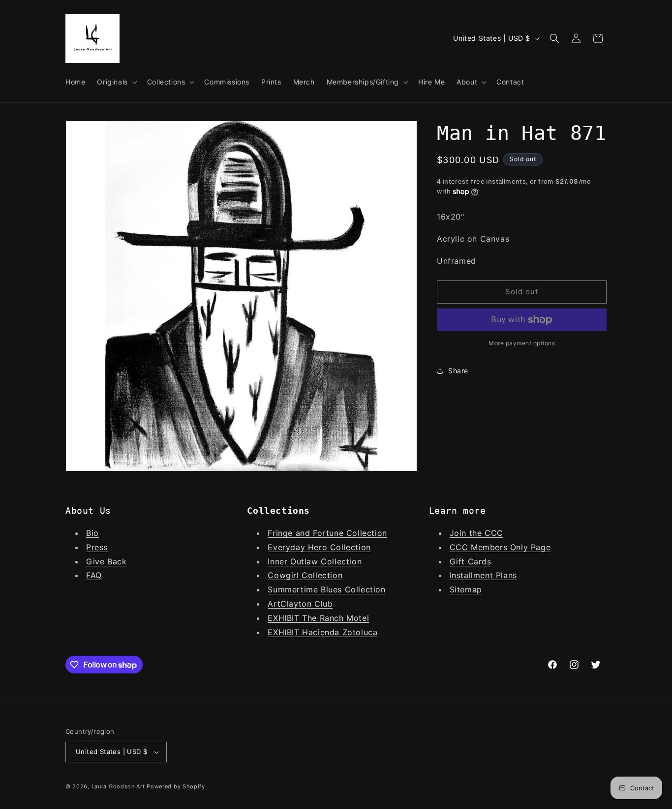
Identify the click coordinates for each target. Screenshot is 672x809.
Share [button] (458, 370)
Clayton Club (306, 604)
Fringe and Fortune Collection (327, 533)
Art (274, 604)
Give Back (106, 561)
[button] (116, 82)
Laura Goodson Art (118, 786)
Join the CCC (476, 533)
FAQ (94, 575)
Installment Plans (483, 575)
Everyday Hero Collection (319, 547)
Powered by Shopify (176, 786)
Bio (92, 533)
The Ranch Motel (335, 618)
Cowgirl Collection (305, 575)
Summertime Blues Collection (326, 589)
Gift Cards (470, 561)
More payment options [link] (522, 343)
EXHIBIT (285, 618)
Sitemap (466, 589)
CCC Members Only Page (500, 547)
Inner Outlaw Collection (315, 561)
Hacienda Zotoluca (339, 632)
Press (97, 547)
